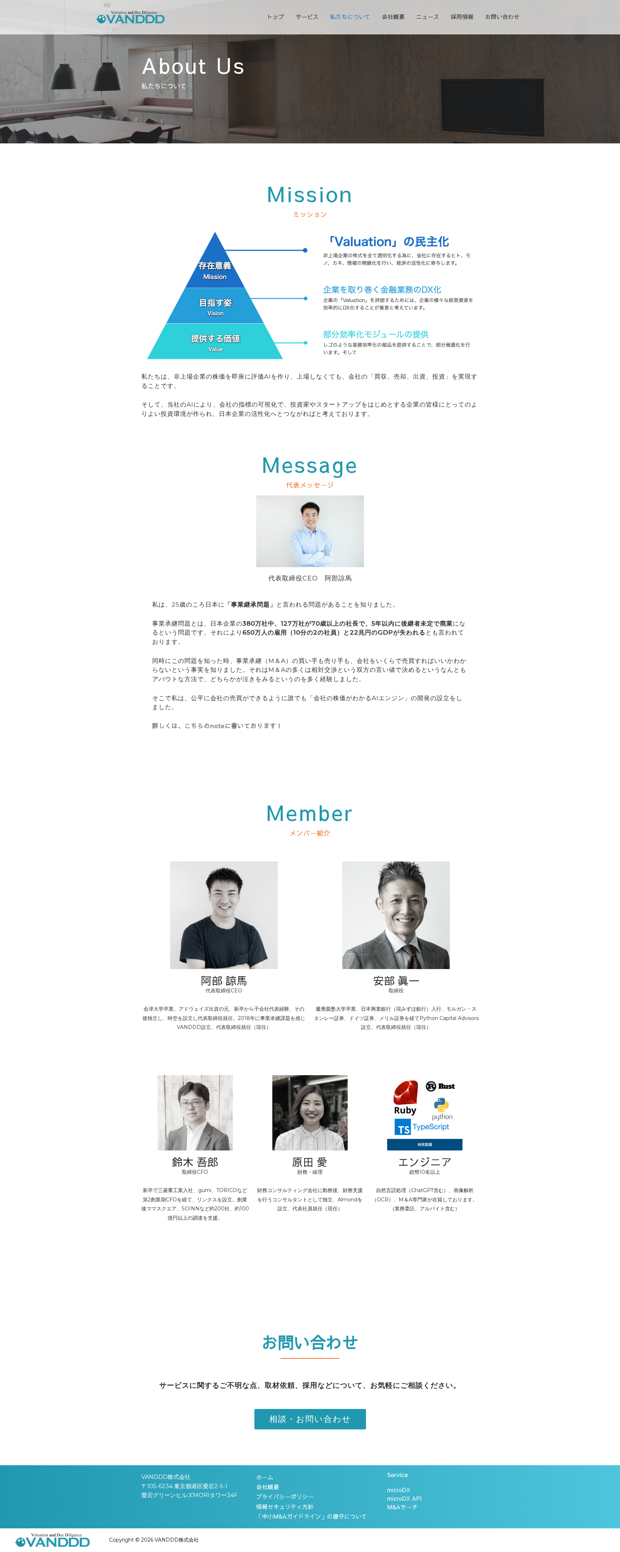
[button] (310, 1419)
